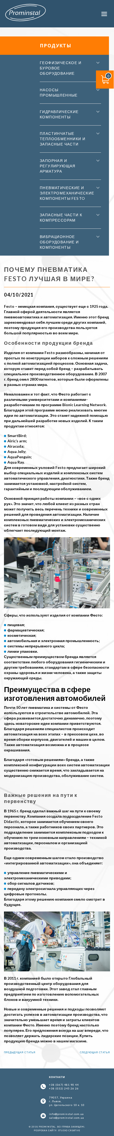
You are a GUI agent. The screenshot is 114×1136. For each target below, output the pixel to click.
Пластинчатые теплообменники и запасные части (62, 138)
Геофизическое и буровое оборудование (60, 68)
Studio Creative (69, 1130)
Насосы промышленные (59, 92)
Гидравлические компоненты (59, 114)
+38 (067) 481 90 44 (64, 1084)
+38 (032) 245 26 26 (64, 1088)
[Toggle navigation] (104, 14)
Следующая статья (95, 1052)
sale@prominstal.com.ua (66, 1117)
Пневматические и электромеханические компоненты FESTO (67, 193)
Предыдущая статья (20, 1052)
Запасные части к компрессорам (61, 217)
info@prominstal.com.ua (66, 1114)
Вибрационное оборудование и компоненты (59, 241)
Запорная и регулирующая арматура (58, 165)
